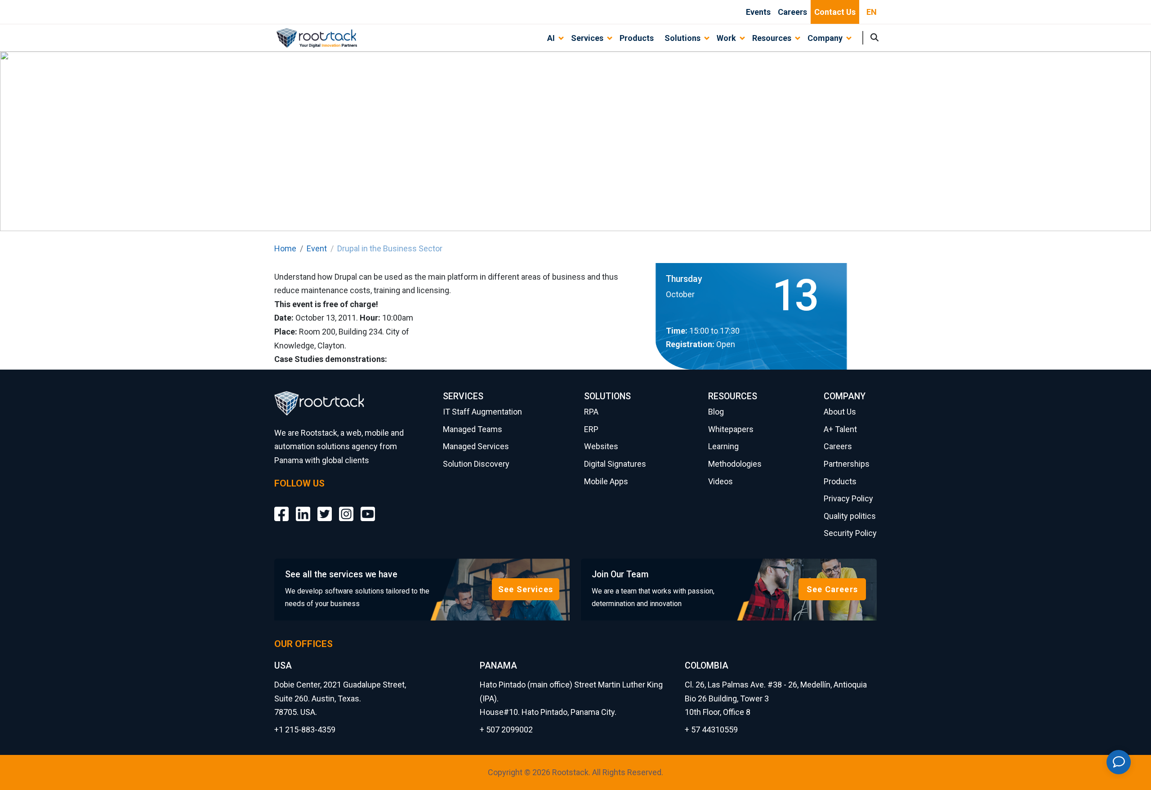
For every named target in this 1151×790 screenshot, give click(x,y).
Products (637, 38)
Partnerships (847, 464)
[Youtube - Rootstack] (368, 507)
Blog (716, 411)
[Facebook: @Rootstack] (281, 507)
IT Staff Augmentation (482, 411)
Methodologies (735, 464)
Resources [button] (771, 38)
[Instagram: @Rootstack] (346, 507)
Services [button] (587, 38)
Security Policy (850, 533)
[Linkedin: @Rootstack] (303, 507)
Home (285, 248)
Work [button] (726, 38)
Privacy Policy (848, 498)
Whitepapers (731, 429)
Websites (601, 446)
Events (758, 12)
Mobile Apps (606, 481)
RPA (591, 411)
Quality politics (850, 516)
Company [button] (825, 38)
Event (317, 248)
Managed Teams (472, 429)
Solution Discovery (476, 464)
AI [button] (551, 38)
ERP (591, 429)
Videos (720, 481)
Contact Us (835, 12)
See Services (525, 589)
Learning (723, 446)
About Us (840, 411)
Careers (792, 12)
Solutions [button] (682, 38)
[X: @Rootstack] (324, 507)
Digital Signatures (615, 464)
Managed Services (476, 446)
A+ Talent (840, 429)
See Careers (832, 589)
